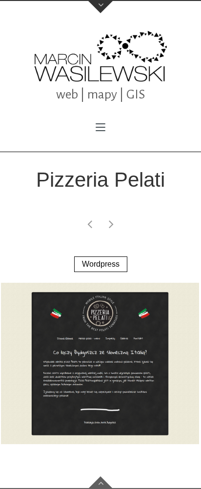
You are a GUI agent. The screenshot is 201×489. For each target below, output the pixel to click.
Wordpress (101, 264)
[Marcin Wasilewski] (100, 56)
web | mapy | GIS (100, 94)
